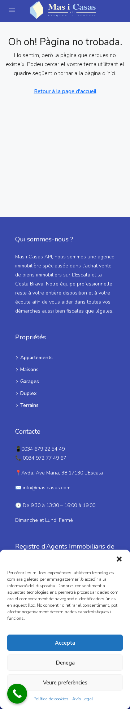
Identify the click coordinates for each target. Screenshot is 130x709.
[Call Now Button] (17, 694)
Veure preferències (65, 682)
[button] (119, 558)
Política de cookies (51, 699)
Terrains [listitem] (29, 405)
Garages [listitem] (29, 381)
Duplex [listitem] (28, 393)
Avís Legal (82, 699)
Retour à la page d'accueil (65, 91)
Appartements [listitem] (36, 357)
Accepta (65, 642)
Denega (65, 662)
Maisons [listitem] (29, 369)
